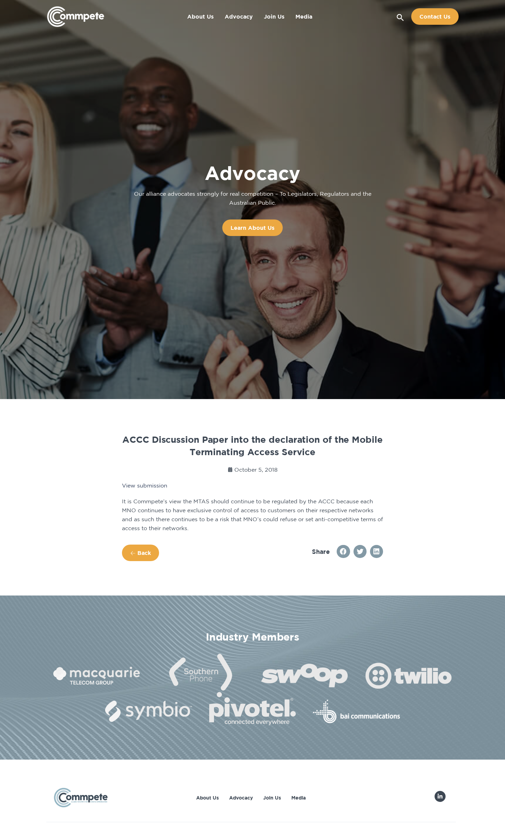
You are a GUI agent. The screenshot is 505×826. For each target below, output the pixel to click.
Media (303, 16)
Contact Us (434, 16)
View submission (144, 485)
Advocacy (239, 16)
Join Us (274, 16)
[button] (400, 16)
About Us (200, 16)
